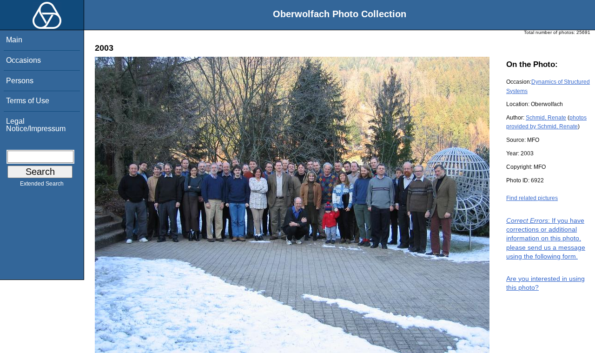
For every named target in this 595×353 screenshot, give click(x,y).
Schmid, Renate (546, 117)
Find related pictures (532, 198)
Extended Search (42, 183)
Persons (19, 81)
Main (14, 40)
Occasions (23, 60)
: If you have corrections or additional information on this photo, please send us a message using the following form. (545, 238)
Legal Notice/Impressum (36, 125)
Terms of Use (27, 101)
